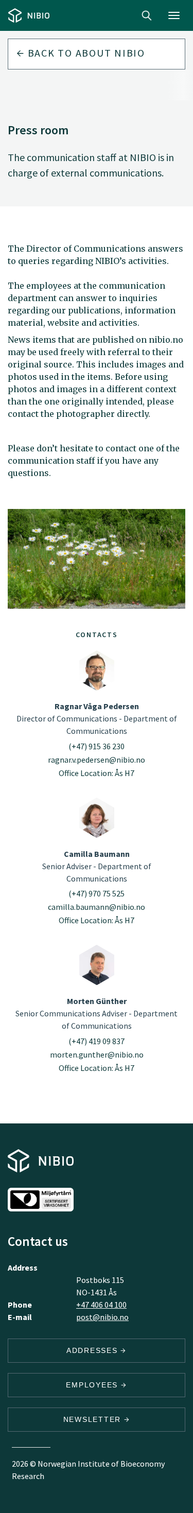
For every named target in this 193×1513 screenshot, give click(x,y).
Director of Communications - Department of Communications (96, 718)
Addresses (93, 1350)
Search (146, 15)
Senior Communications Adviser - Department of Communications (96, 1013)
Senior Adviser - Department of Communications (96, 866)
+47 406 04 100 (101, 1304)
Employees (93, 1385)
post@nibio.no (102, 1317)
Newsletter (93, 1419)
